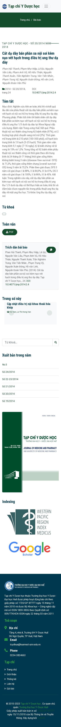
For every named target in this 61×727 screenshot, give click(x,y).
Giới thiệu (11, 674)
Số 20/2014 (8, 393)
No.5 (4, 364)
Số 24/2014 (8, 372)
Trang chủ (25, 19)
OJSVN (41, 718)
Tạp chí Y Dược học (31, 703)
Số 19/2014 (8, 401)
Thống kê (11, 679)
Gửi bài (10, 688)
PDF (10, 232)
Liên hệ (10, 683)
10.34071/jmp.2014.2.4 (44, 92)
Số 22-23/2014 (10, 379)
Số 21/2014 (8, 386)
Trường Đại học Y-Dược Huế (33, 707)
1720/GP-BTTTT (45, 710)
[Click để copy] (51, 250)
